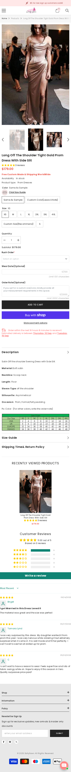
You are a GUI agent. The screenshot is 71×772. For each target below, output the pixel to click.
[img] (6, 597)
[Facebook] (4, 742)
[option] (35, 74)
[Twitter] (16, 742)
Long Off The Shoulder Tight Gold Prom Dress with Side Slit (35, 516)
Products (15, 18)
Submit (59, 733)
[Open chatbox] (64, 765)
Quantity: (7, 233)
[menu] (4, 10)
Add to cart (35, 304)
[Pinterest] (10, 742)
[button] (2, 139)
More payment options (35, 322)
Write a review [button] (35, 576)
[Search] (67, 10)
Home (4, 18)
